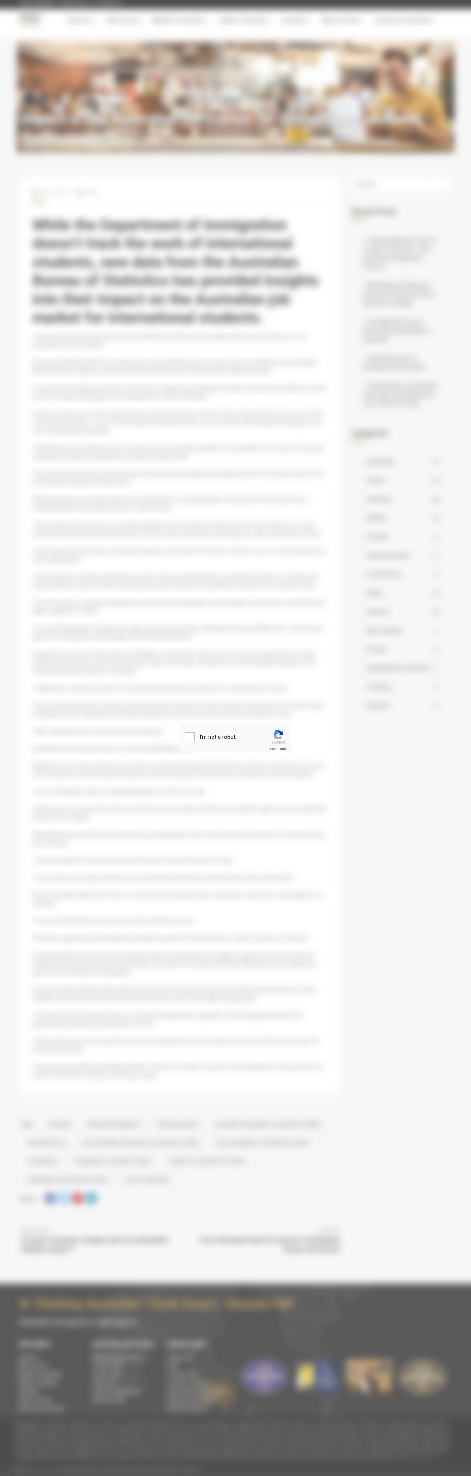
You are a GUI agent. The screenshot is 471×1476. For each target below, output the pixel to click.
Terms (282, 749)
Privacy (271, 749)
